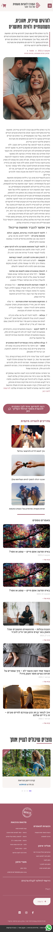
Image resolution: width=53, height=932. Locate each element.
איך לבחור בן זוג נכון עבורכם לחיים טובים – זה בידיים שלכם (27, 714)
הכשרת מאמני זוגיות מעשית (42, 833)
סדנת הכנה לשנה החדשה (19, 853)
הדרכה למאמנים (45, 837)
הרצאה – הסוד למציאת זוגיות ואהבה (16, 833)
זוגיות (47, 53)
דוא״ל (47, 889)
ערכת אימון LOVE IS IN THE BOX (16, 872)
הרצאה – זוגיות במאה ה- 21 (18, 840)
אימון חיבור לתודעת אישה (43, 856)
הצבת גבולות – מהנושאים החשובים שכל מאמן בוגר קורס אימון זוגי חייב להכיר (28, 631)
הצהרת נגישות (11, 927)
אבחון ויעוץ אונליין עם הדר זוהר (41, 852)
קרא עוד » (46, 559)
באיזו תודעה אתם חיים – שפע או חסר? (29, 552)
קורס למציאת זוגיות (21, 829)
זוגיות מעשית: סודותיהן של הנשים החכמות (27, 508)
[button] (50, 6)
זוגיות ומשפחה (39, 53)
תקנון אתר (22, 927)
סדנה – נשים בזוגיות (20, 848)
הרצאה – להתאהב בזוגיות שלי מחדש (16, 837)
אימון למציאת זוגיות (44, 868)
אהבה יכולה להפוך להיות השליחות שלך (28, 479)
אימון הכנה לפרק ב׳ (45, 864)
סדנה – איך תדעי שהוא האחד (18, 844)
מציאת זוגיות (28, 53)
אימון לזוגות (47, 860)
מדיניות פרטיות (32, 927)
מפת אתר (43, 927)
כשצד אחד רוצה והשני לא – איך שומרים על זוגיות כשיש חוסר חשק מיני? (27, 672)
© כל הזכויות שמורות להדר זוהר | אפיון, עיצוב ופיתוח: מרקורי (26, 921)
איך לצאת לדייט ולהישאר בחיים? (31, 451)
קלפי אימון (23, 868)
